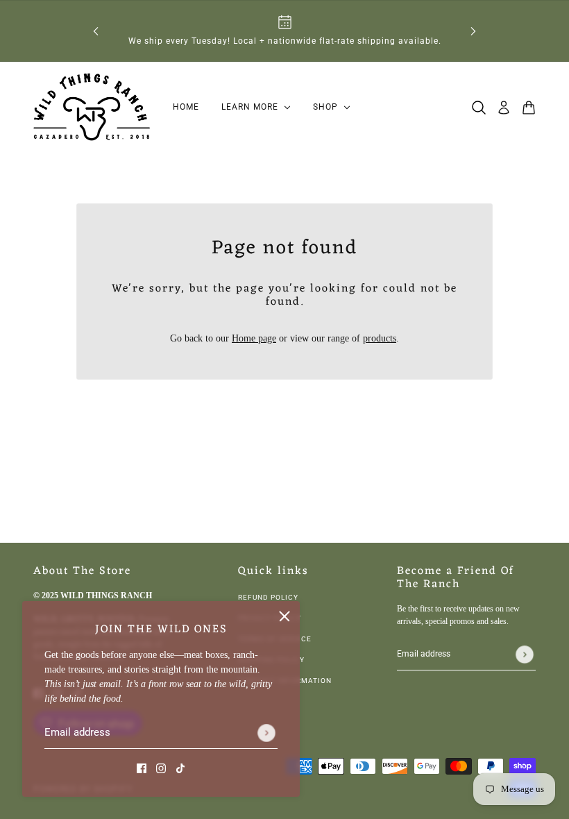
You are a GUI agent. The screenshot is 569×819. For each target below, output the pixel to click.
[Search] (479, 108)
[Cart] (529, 108)
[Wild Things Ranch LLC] (92, 107)
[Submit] (266, 733)
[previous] (95, 31)
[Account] (504, 108)
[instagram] (161, 767)
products (379, 338)
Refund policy (268, 597)
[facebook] (141, 767)
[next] (473, 31)
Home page (254, 338)
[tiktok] (180, 767)
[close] (284, 616)
